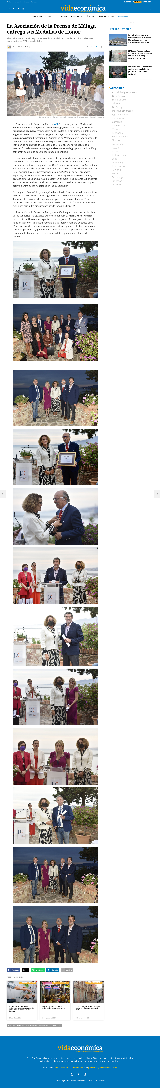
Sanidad (116, 169)
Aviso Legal (60, 1080)
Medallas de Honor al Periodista (50, 1025)
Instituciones (119, 155)
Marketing (117, 162)
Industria (117, 151)
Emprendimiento (121, 136)
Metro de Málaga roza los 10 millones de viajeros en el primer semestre (53, 1008)
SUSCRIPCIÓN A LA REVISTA (137, 2)
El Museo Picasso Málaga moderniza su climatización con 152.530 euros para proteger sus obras (140, 54)
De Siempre (118, 107)
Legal (115, 158)
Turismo (116, 184)
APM (56, 124)
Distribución (17, 2)
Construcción (119, 125)
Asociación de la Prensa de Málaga (25, 1025)
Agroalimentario (120, 114)
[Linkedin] (86, 1076)
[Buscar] (150, 8)
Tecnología (118, 177)
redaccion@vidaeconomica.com (69, 1067)
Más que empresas (122, 110)
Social (115, 173)
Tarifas (9, 2)
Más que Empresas (107, 16)
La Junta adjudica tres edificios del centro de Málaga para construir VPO (88, 1008)
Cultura (116, 129)
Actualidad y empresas (124, 92)
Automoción (118, 118)
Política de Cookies (96, 1080)
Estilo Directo (62, 16)
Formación (118, 144)
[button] (13, 970)
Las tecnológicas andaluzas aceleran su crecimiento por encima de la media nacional (140, 70)
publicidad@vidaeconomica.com (102, 1067)
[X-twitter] (80, 1076)
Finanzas (116, 140)
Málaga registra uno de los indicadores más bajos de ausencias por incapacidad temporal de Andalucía (21, 1009)
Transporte (118, 181)
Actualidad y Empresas (42, 16)
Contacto (34, 2)
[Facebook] (73, 1076)
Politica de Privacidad (76, 1080)
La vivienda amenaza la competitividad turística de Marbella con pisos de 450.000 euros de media (139, 39)
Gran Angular (78, 16)
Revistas (26, 2)
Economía (117, 132)
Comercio (117, 121)
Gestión (116, 147)
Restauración (119, 166)
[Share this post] (101, 47)
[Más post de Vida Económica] (9, 46)
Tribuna (91, 16)
